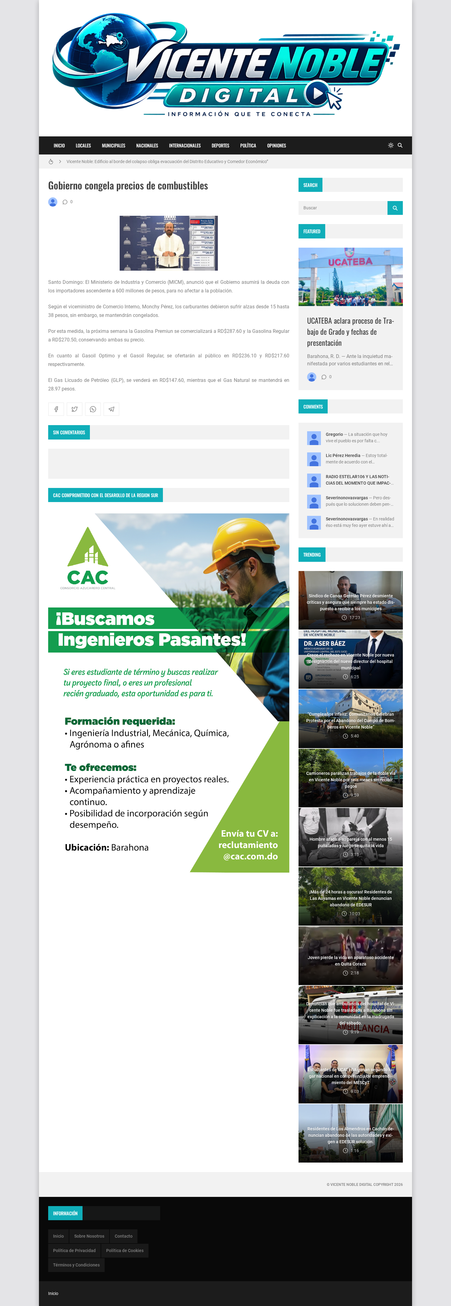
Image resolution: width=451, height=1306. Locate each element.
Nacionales (147, 145)
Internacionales (185, 145)
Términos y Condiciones (76, 1264)
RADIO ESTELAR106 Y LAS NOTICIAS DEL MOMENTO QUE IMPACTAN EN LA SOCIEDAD (358, 483)
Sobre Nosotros (89, 1236)
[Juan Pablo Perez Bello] (52, 202)
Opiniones (276, 145)
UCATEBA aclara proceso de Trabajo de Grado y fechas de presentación (350, 331)
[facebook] (56, 409)
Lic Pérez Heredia (343, 455)
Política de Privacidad (74, 1250)
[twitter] (75, 409)
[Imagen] (351, 277)
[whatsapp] (93, 409)
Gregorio (334, 434)
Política (248, 145)
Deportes (220, 145)
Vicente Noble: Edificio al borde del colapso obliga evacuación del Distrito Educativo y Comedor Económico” (167, 161)
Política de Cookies (125, 1250)
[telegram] (111, 409)
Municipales (113, 145)
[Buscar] (400, 145)
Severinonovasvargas (347, 497)
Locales (83, 145)
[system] (391, 145)
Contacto (124, 1236)
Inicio (59, 145)
